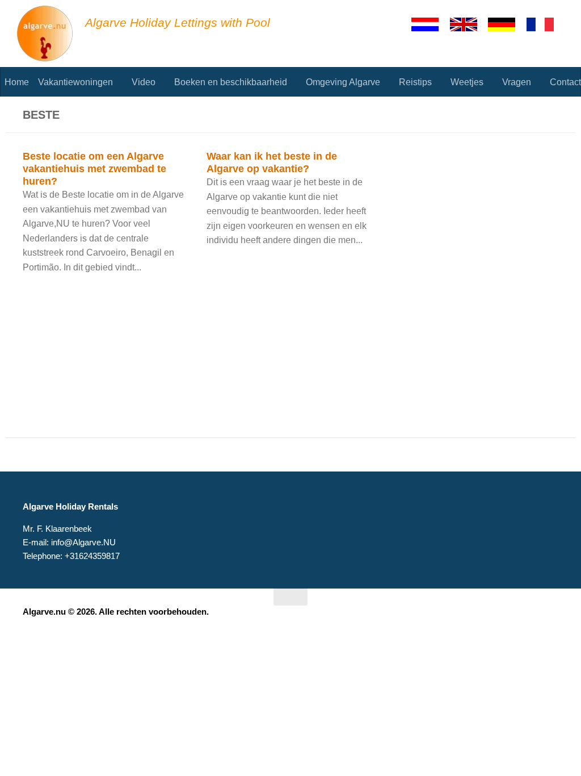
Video (143, 82)
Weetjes (467, 82)
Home (17, 82)
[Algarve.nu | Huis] (45, 34)
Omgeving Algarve (343, 82)
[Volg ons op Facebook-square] (530, 619)
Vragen (516, 82)
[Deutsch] (506, 24)
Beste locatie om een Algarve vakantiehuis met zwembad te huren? (94, 169)
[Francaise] (545, 24)
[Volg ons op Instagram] (550, 619)
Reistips (415, 82)
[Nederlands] (430, 24)
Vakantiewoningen (75, 82)
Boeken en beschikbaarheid (230, 82)
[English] (468, 24)
